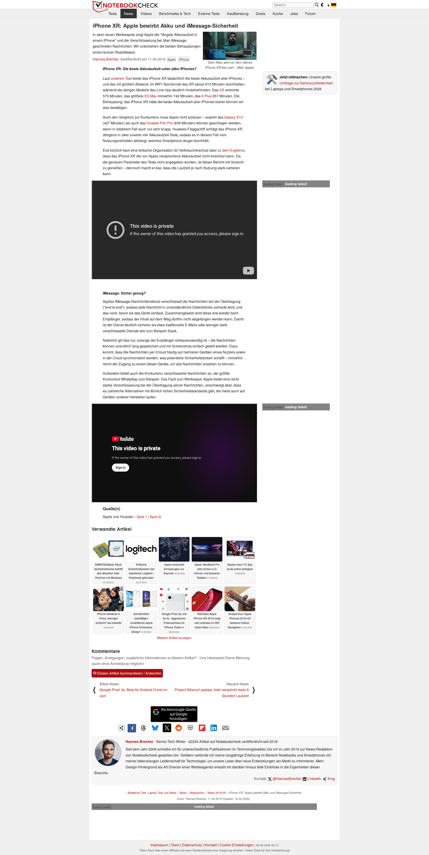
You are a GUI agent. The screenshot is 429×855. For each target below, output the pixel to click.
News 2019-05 (217, 792)
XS (221, 89)
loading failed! (273, 184)
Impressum (159, 844)
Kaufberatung (237, 13)
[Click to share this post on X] (167, 727)
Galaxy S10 (233, 117)
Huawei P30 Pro (160, 122)
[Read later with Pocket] (190, 727)
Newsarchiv (197, 792)
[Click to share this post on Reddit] (178, 727)
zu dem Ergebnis (231, 150)
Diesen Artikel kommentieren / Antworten (129, 673)
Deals (260, 13)
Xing (330, 778)
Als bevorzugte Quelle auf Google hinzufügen (178, 714)
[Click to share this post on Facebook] (132, 728)
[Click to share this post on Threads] (143, 728)
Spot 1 (142, 516)
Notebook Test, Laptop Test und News (152, 792)
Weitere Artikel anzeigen (174, 638)
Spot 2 (155, 516)
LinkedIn (314, 778)
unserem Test (121, 78)
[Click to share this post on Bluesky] (155, 728)
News (128, 13)
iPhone (184, 59)
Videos (146, 13)
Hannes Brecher (105, 59)
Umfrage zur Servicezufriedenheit (306, 83)
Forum (310, 13)
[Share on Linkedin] (213, 727)
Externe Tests (209, 13)
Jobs (294, 13)
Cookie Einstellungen (236, 844)
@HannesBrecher (286, 778)
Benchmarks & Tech (175, 13)
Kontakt (211, 844)
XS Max (150, 95)
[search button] (317, 5)
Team (175, 844)
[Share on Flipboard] (202, 727)
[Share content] (121, 728)
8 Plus (207, 95)
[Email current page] (225, 728)
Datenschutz (192, 844)
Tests (112, 13)
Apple (171, 59)
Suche (278, 13)
